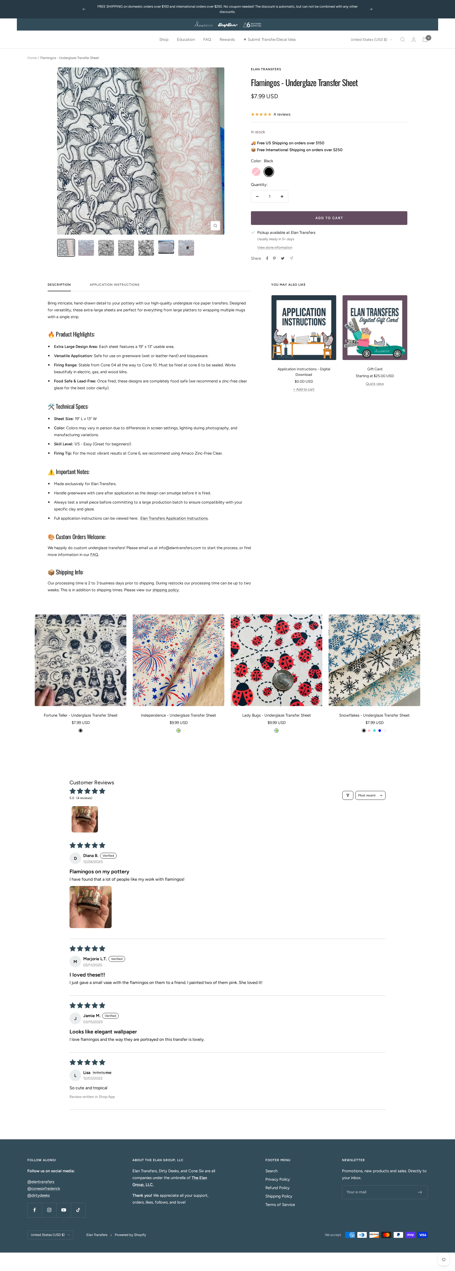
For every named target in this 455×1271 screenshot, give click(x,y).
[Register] (420, 1192)
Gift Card (374, 369)
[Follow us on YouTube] (63, 1210)
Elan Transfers (266, 69)
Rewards (227, 39)
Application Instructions (115, 285)
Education (186, 39)
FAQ (207, 39)
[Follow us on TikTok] (78, 1210)
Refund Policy (277, 1187)
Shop (164, 39)
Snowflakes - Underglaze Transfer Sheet (374, 715)
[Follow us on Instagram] (49, 1210)
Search (271, 1171)
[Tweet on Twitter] (282, 258)
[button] (91, 907)
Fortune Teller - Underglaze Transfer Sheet (81, 715)
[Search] (402, 39)
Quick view (375, 384)
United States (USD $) (369, 39)
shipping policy (165, 590)
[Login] (413, 39)
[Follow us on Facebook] (34, 1210)
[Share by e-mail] (291, 258)
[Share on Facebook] (267, 258)
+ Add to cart (303, 389)
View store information (274, 247)
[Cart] (425, 39)
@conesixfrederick (43, 1188)
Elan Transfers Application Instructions (174, 518)
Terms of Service (280, 1204)
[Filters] (347, 795)
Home (32, 58)
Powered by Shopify (130, 1235)
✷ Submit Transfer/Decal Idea (269, 39)
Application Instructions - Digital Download (304, 372)
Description (59, 285)
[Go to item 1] (85, 819)
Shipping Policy (278, 1196)
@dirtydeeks (38, 1195)
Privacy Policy (277, 1179)
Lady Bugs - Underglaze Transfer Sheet (276, 715)
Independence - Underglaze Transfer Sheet (178, 715)
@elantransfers (40, 1181)
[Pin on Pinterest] (274, 258)
